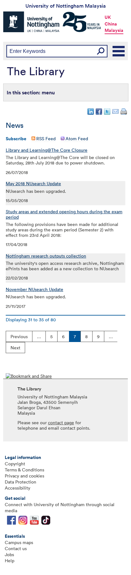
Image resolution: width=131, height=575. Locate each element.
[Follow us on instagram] (22, 522)
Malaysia (114, 30)
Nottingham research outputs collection (46, 255)
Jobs (9, 554)
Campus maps (19, 542)
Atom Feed (77, 138)
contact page (61, 422)
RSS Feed (46, 138)
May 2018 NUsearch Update (33, 183)
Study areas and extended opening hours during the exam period (64, 214)
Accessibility (17, 488)
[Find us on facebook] (11, 522)
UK (108, 17)
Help (9, 560)
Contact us (16, 548)
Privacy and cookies (24, 476)
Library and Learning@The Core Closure (46, 150)
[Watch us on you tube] (34, 522)
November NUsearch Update (34, 289)
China (111, 24)
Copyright (15, 464)
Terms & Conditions (24, 470)
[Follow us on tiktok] (45, 522)
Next (15, 348)
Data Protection (20, 482)
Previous (19, 336)
